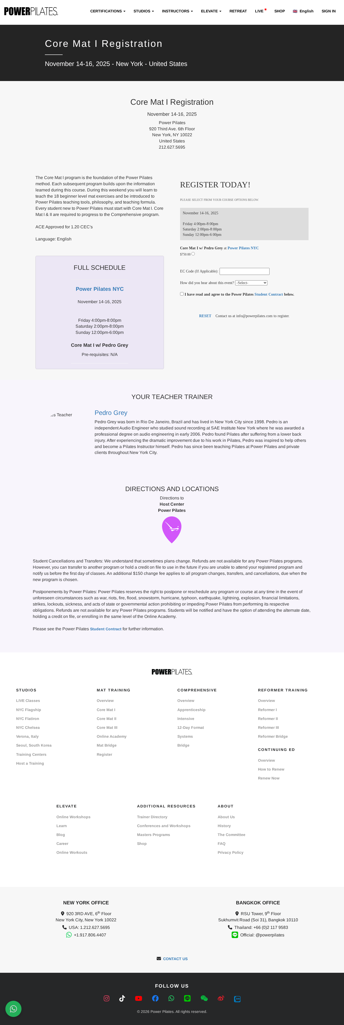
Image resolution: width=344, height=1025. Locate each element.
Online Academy (112, 736)
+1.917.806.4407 (90, 935)
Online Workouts (71, 852)
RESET (205, 316)
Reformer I (267, 710)
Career (62, 843)
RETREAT (238, 11)
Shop (142, 843)
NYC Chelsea (28, 727)
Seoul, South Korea (34, 745)
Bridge (183, 745)
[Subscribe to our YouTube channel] (139, 998)
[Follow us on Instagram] (107, 998)
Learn (61, 826)
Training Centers (31, 754)
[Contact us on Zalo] (237, 998)
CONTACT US (175, 959)
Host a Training (30, 763)
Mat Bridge (107, 745)
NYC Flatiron (27, 718)
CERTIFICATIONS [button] (106, 11)
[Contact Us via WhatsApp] (13, 1009)
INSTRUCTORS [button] (176, 11)
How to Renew (271, 769)
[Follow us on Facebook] (156, 998)
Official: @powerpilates (262, 935)
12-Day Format (190, 727)
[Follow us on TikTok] (123, 998)
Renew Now (269, 778)
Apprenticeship (191, 710)
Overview (105, 700)
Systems (185, 736)
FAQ (221, 843)
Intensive (185, 718)
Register (104, 754)
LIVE (259, 11)
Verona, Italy (27, 736)
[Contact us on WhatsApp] (172, 998)
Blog (60, 834)
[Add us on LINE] (188, 998)
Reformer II (268, 718)
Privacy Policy (230, 852)
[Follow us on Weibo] (222, 998)
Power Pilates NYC (243, 248)
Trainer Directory (152, 817)
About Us (226, 817)
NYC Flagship (28, 710)
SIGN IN (329, 11)
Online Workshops (73, 817)
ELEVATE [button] (210, 11)
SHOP (279, 11)
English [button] (306, 11)
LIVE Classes (28, 700)
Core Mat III (107, 727)
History (224, 826)
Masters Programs (153, 834)
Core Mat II (106, 718)
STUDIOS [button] (142, 11)
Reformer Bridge (273, 736)
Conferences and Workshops (164, 826)
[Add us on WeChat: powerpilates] (205, 998)
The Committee (231, 834)
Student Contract (269, 294)
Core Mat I (106, 710)
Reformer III (268, 727)
